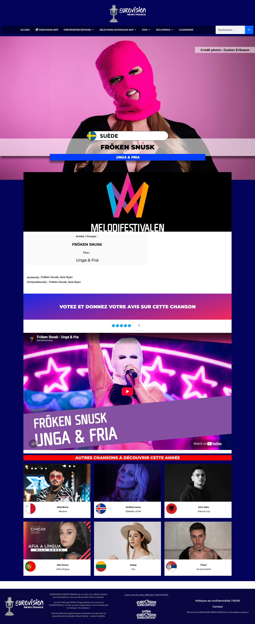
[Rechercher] (249, 30)
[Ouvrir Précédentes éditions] (93, 29)
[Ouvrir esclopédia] (172, 29)
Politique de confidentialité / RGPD (217, 600)
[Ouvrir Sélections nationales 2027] (135, 29)
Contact (218, 606)
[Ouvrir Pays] (149, 29)
